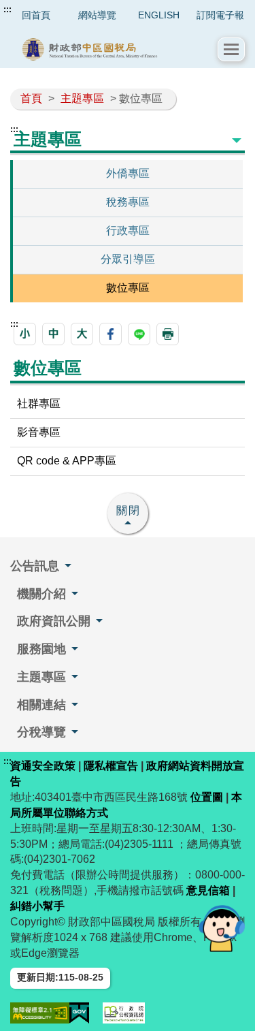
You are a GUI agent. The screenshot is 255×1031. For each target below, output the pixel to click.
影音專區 (39, 432)
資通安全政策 (42, 766)
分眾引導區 (128, 259)
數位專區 (128, 288)
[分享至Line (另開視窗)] (139, 334)
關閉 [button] (128, 510)
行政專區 (128, 230)
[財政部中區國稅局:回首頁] (114, 49)
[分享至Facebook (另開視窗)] (110, 334)
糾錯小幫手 (37, 906)
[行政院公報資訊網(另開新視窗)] (124, 1013)
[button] (231, 49)
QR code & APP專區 (66, 460)
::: (7, 9)
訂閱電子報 (220, 15)
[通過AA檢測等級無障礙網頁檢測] (39, 1013)
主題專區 (82, 98)
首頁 (31, 98)
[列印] (167, 334)
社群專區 (39, 403)
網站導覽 (97, 15)
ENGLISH (159, 15)
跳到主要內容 (36, 9)
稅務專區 (128, 202)
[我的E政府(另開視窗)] (79, 1013)
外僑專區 (128, 173)
